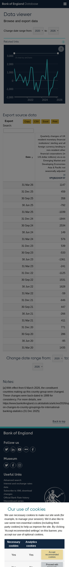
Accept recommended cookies (52, 554)
